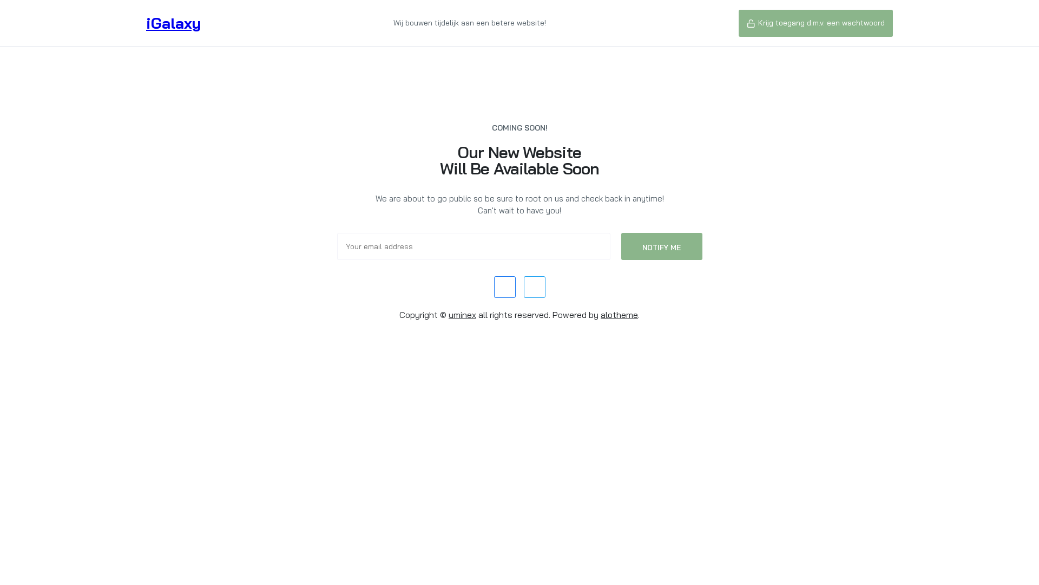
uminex (462, 314)
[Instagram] (534, 287)
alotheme (619, 314)
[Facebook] (505, 287)
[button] (816, 23)
